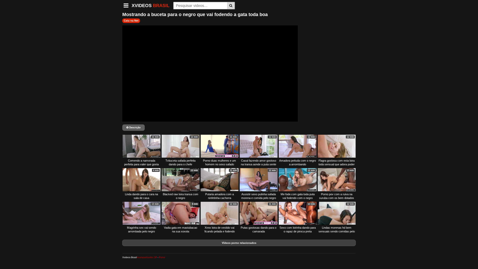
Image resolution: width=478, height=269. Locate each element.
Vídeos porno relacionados (239, 242)
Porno (162, 257)
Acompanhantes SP (147, 257)
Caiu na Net (131, 20)
